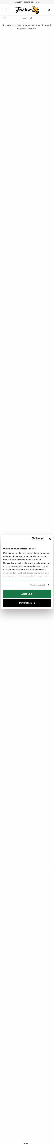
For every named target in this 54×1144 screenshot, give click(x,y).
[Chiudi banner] (50, 539)
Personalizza (25, 603)
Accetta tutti (27, 593)
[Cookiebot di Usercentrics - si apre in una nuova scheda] (33, 539)
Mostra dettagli (38, 585)
